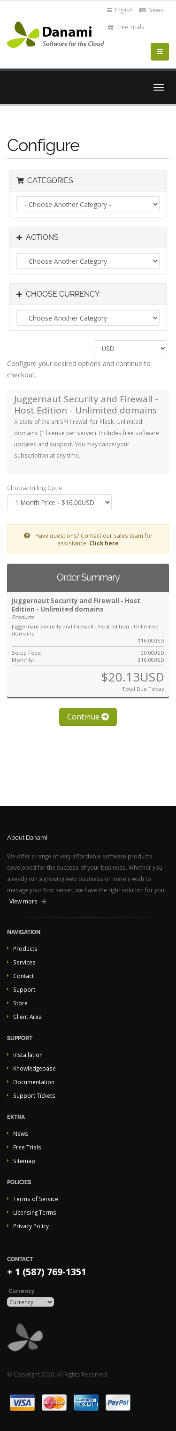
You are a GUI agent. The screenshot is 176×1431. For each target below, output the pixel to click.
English (123, 10)
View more (23, 901)
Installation (28, 1054)
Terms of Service (35, 1198)
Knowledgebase (34, 1068)
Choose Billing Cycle (34, 487)
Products (25, 948)
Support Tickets (34, 1095)
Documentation (33, 1082)
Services (24, 962)
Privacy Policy (31, 1226)
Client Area (27, 1016)
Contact (23, 976)
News (155, 10)
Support (24, 989)
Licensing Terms (34, 1212)
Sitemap (24, 1160)
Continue (84, 717)
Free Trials (130, 27)
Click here (104, 543)
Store (20, 1003)
